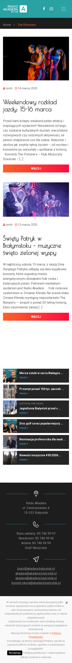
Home (7, 25)
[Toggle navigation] (63, 9)
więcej (36, 168)
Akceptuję (15, 652)
